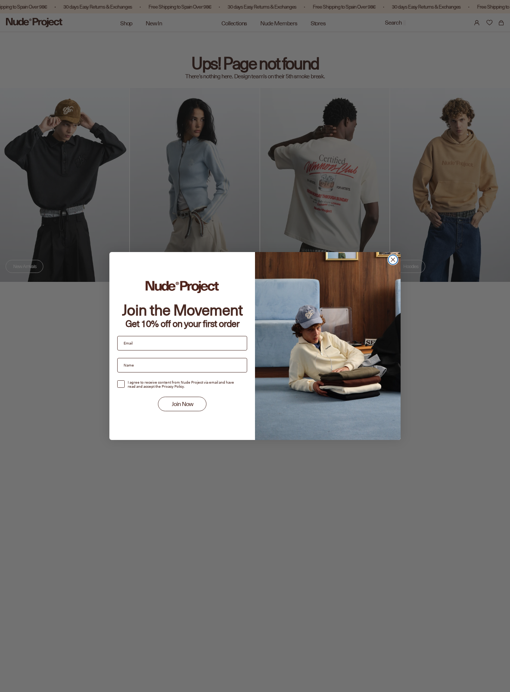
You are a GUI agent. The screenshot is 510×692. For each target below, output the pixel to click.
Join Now (182, 404)
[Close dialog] (393, 259)
